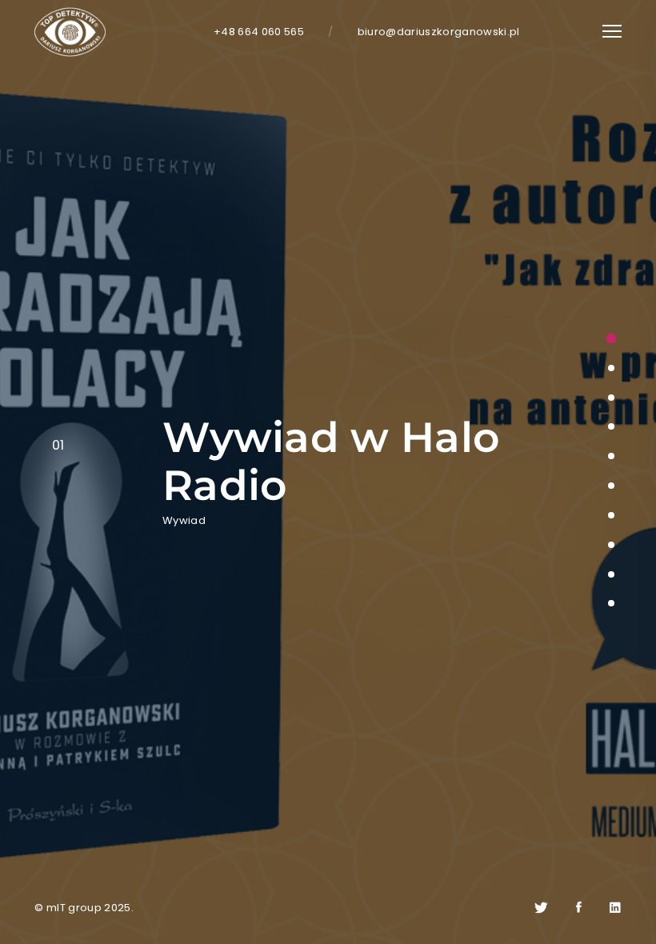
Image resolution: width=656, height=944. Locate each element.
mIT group (74, 907)
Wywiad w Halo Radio (331, 461)
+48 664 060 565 (259, 31)
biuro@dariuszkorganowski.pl (439, 31)
